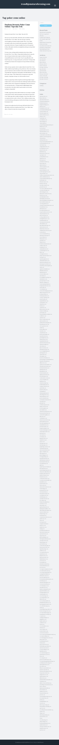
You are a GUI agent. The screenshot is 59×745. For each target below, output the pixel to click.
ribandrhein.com (43, 304)
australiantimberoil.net (44, 196)
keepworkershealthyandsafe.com (46, 141)
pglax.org (41, 465)
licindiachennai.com (43, 103)
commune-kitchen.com (44, 386)
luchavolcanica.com (43, 483)
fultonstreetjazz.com (44, 181)
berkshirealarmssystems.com (45, 243)
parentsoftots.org (43, 543)
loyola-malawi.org (43, 329)
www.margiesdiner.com (44, 597)
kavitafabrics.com (43, 481)
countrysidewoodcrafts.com (45, 134)
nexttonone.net (43, 560)
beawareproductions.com (45, 413)
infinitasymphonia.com (44, 393)
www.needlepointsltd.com (45, 600)
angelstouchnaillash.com (44, 269)
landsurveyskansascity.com (45, 589)
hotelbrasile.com (43, 180)
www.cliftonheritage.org (44, 605)
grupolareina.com (43, 186)
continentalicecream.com (45, 377)
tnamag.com (42, 528)
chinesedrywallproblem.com (45, 471)
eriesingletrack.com (44, 253)
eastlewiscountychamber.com (45, 364)
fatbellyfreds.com (43, 651)
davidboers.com (43, 550)
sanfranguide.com (43, 352)
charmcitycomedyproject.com (46, 411)
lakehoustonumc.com (44, 557)
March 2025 (42, 72)
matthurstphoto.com (44, 676)
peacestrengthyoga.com (44, 577)
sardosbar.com (42, 240)
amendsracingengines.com (45, 582)
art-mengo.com (43, 436)
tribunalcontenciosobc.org (45, 366)
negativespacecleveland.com (45, 466)
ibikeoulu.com (42, 416)
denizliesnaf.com (43, 515)
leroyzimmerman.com (44, 698)
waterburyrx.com (43, 503)
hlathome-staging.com (44, 282)
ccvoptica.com (42, 616)
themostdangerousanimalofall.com (46, 359)
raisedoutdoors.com (44, 227)
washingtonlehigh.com (44, 617)
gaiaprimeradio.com (43, 438)
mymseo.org (42, 711)
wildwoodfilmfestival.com (45, 176)
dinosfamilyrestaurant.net (45, 198)
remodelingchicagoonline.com (46, 609)
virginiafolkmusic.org (44, 300)
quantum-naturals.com (44, 669)
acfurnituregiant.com (44, 113)
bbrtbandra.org (43, 151)
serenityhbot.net (43, 562)
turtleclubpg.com (43, 488)
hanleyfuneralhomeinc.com (45, 262)
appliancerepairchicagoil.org (45, 136)
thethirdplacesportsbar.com (45, 646)
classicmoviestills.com (44, 344)
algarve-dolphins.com (44, 451)
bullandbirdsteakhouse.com (45, 602)
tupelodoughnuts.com (44, 259)
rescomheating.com (43, 719)
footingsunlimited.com (44, 592)
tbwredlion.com (43, 666)
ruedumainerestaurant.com (45, 399)
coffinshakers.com (43, 418)
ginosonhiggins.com (44, 455)
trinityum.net (42, 642)
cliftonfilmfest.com (43, 223)
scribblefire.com (43, 315)
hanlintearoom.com (43, 691)
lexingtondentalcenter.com (45, 285)
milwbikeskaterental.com (44, 460)
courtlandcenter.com (44, 495)
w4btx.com (42, 267)
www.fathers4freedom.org (45, 570)
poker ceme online (9, 114)
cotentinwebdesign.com (44, 190)
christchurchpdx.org (44, 383)
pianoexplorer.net (43, 639)
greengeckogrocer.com (44, 280)
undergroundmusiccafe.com (45, 726)
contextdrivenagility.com (45, 414)
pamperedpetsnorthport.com (45, 255)
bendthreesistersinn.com (45, 473)
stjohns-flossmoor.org (44, 475)
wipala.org (42, 327)
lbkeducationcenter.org (44, 309)
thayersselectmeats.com (44, 532)
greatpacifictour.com (44, 490)
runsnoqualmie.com (44, 594)
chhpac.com (42, 713)
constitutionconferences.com (46, 517)
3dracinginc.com (43, 356)
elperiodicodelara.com (44, 99)
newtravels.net (43, 128)
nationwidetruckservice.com (45, 486)
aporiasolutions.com (44, 533)
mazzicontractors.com (44, 644)
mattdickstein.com (43, 554)
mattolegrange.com (43, 445)
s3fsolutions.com (43, 208)
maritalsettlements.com (44, 458)
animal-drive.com (43, 527)
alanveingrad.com (43, 453)
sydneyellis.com (43, 287)
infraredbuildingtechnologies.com (46, 200)
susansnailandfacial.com (44, 565)
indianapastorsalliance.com (45, 508)
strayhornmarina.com (44, 372)
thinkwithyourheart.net (44, 228)
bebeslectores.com (43, 195)
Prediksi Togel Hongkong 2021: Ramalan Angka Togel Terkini (45, 39)
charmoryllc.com (43, 354)
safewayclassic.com (43, 133)
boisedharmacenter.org (44, 324)
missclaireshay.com (43, 96)
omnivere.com (42, 116)
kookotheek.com (43, 168)
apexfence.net (42, 730)
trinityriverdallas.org (44, 310)
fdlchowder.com (43, 599)
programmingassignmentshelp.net (46, 124)
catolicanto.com (43, 307)
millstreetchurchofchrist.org (45, 683)
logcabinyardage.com (44, 548)
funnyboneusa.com (43, 476)
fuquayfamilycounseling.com (45, 706)
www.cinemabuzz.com (44, 626)
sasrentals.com (43, 275)
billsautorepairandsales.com (45, 667)
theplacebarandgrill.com (44, 502)
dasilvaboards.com (43, 369)
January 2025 (42, 75)
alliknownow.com (43, 362)
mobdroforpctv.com (44, 339)
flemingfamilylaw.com (44, 701)
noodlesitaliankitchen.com (45, 143)
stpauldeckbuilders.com (44, 590)
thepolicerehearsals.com (44, 361)
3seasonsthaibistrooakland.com (46, 314)
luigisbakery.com (43, 619)
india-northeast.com (44, 215)
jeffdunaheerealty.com (44, 575)
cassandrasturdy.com (44, 341)
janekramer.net (43, 433)
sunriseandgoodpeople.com (45, 470)
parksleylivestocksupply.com (45, 322)
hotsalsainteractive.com (44, 108)
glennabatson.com (43, 371)
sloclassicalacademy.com (44, 367)
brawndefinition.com (44, 376)
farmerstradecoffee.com (44, 547)
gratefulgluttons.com (44, 337)
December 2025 (43, 67)
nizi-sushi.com (43, 435)
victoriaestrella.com (43, 491)
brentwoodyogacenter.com (45, 610)
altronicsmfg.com (43, 121)
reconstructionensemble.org (45, 480)
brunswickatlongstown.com (45, 429)
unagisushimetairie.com (44, 146)
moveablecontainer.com (44, 185)
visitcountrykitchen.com (44, 450)
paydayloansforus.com (44, 129)
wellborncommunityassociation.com (47, 175)
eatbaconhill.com (43, 123)
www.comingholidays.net (45, 351)
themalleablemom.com (44, 424)
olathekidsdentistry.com (44, 260)
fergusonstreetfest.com (44, 673)
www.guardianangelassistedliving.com (47, 661)
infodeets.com (42, 106)
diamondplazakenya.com (44, 664)
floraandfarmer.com (43, 207)
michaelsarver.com (43, 279)
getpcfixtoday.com (43, 150)
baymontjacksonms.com (44, 461)
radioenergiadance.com (44, 166)
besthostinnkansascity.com (45, 723)
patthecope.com (43, 518)
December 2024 (43, 77)
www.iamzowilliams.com (44, 636)
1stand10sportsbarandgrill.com (46, 265)
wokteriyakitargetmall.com (45, 284)
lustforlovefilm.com (43, 389)
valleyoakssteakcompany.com (45, 510)
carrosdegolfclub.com (44, 203)
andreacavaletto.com (44, 321)
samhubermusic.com (44, 728)
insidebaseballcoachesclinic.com (46, 679)
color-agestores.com (44, 326)
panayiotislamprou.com (44, 170)
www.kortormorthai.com (44, 584)
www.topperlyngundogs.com (45, 572)
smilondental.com (43, 272)
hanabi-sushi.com (43, 621)
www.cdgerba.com (43, 657)
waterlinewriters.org (44, 540)
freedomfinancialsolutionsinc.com (46, 579)
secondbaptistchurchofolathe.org (46, 709)
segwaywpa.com (43, 535)
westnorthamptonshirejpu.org (46, 178)
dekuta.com (42, 624)
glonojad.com (42, 403)
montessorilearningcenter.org (46, 671)
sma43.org (42, 607)
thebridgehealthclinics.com (45, 538)
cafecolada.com (43, 346)
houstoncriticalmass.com (45, 357)
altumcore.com (43, 525)
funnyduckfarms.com (44, 693)
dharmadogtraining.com (44, 714)
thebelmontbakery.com (44, 131)
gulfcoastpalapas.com (44, 537)
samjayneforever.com (44, 674)
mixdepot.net (42, 627)
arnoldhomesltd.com (44, 220)
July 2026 (41, 59)
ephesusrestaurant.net (44, 647)
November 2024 (43, 79)
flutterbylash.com (43, 689)
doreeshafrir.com (43, 409)
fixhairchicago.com (43, 513)
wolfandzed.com (43, 622)
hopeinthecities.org (44, 336)
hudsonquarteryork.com (44, 654)
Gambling (23, 28)
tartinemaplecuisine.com (44, 431)
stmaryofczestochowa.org (45, 419)
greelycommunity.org (44, 398)
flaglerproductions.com (44, 374)
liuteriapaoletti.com (43, 468)
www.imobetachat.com (44, 552)
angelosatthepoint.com (44, 507)
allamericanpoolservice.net (45, 292)
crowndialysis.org (43, 289)
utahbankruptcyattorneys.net (46, 230)
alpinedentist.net (43, 165)
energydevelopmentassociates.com (47, 205)
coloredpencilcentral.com (45, 222)
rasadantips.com (43, 118)
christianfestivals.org (44, 448)
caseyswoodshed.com (44, 512)
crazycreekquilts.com (44, 379)
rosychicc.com (42, 331)
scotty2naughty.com (44, 408)
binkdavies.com (43, 381)
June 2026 (42, 60)
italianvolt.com (42, 242)
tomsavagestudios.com (44, 295)
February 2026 (43, 64)
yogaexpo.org (42, 317)
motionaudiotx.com (43, 716)
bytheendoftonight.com (44, 334)
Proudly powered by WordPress (22, 742)
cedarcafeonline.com (44, 111)
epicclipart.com (43, 155)
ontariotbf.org (42, 138)
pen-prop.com (42, 567)
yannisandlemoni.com (44, 248)
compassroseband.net (44, 523)
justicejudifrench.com (44, 421)
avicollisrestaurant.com (44, 498)
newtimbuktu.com (43, 119)
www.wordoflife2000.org (45, 233)
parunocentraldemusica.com (45, 659)
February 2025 (43, 74)
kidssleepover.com (43, 126)
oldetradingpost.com (44, 191)
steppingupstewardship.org (45, 614)
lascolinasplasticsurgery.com (45, 604)
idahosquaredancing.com (45, 235)
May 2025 (42, 69)
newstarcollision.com (44, 274)
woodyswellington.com (44, 649)
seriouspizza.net (43, 522)
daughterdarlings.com (44, 104)
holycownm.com (43, 485)
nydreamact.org (43, 144)
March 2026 (42, 62)
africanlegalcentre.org (44, 394)
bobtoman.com (42, 160)
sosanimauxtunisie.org (44, 161)
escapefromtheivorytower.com (46, 212)
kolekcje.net (42, 305)
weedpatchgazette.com (44, 250)
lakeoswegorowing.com (44, 704)
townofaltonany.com (44, 463)
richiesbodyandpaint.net (44, 101)
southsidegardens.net (44, 641)
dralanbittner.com (43, 247)
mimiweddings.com (43, 721)
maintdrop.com (43, 158)
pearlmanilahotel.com (44, 156)
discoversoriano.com (44, 347)
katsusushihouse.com (44, 396)
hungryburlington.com (44, 428)
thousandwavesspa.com (44, 493)
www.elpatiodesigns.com (44, 652)
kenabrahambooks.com (44, 384)
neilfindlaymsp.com (43, 497)
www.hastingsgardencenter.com (46, 637)
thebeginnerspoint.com (44, 349)
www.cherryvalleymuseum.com (46, 188)
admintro (16, 28)
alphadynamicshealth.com (45, 688)
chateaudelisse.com (43, 173)
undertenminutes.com (44, 114)
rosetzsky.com (42, 401)
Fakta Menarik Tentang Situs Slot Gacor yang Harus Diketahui (45, 34)
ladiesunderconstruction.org (45, 193)
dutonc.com (42, 441)
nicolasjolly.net (43, 391)
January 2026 (42, 65)
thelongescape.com (43, 443)
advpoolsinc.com (43, 505)
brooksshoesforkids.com (44, 530)
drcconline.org (43, 500)
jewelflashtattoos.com (44, 148)
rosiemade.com (43, 257)
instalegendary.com (43, 139)
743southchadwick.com (44, 213)
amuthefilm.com (43, 388)
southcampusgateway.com (45, 171)
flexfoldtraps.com (43, 580)
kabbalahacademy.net (44, 270)
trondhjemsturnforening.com (35, 4)
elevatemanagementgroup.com (46, 696)
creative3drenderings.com (45, 545)
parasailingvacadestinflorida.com (46, 684)
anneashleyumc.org (43, 587)
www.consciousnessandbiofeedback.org (48, 634)
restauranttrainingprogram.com (46, 290)
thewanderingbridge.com (45, 423)
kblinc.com (42, 252)
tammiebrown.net (43, 440)
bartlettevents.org (43, 183)
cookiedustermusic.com (44, 478)
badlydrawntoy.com (43, 555)
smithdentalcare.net (44, 724)
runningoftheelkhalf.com (45, 574)
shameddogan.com (43, 542)
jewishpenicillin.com (44, 294)
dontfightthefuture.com (44, 218)
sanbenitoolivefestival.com (45, 342)
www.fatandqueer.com (44, 585)
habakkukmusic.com (44, 559)
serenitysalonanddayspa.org (45, 109)
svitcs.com (42, 520)
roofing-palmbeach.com (44, 217)
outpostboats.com (43, 332)
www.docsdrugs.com (44, 595)
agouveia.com (42, 708)
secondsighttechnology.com (45, 277)
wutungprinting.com (44, 456)
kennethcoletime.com (44, 426)
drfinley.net (42, 699)
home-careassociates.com (45, 319)
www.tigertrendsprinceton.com (46, 569)
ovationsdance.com (43, 302)
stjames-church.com (44, 406)
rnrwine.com (42, 703)
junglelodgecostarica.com (45, 446)
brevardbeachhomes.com (44, 210)
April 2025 (42, 70)
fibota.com (42, 656)
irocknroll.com (43, 232)
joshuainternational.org (44, 564)
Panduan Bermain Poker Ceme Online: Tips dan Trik (17, 26)
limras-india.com (43, 98)
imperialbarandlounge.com (45, 225)
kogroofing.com (43, 163)
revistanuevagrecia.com (44, 404)
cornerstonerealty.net (44, 632)
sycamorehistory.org (44, 631)
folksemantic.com (43, 238)
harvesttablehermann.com (45, 202)
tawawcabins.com (43, 237)
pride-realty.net (43, 686)
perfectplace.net (43, 312)
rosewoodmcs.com (43, 629)
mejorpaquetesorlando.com (45, 264)
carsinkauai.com (43, 681)
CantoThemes (40, 742)
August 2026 (42, 57)
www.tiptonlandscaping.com (45, 612)
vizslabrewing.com (43, 245)
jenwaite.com (42, 694)
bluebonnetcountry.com (44, 153)
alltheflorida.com (43, 678)
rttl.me (41, 718)
